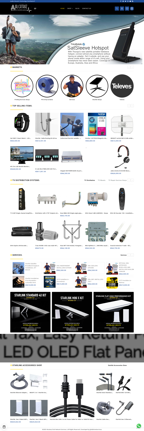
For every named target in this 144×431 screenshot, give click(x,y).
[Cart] (132, 8)
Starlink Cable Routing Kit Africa (46, 138)
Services (124, 255)
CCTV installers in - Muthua (92, 281)
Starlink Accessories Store (117, 365)
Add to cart (12, 141)
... (86, 147)
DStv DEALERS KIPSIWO (60, 267)
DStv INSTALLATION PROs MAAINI (124, 280)
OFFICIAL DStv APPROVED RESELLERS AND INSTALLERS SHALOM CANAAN (93, 267)
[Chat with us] (139, 426)
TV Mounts (102, 180)
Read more (62, 141)
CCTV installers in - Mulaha (124, 267)
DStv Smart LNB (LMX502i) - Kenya (90, 213)
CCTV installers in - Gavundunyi (30, 280)
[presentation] (128, 67)
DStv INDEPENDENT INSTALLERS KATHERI (31, 267)
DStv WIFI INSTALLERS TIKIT (63, 280)
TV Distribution (89, 180)
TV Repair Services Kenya (117, 180)
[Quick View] (19, 141)
